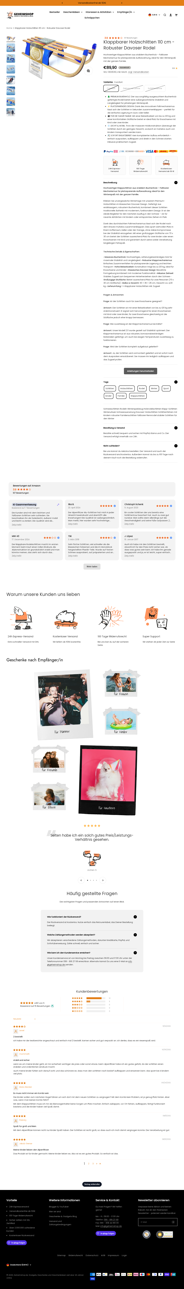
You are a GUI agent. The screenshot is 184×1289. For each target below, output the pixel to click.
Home (9, 28)
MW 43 (15, 536)
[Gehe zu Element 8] (10, 113)
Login (124, 1255)
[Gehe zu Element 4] (10, 69)
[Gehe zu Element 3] (10, 59)
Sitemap (61, 1255)
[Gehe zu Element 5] (10, 80)
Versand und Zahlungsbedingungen (60, 1223)
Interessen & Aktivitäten (98, 12)
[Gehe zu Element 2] (10, 48)
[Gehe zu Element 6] (10, 91)
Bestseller (54, 12)
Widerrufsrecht (75, 1255)
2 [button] (88, 1163)
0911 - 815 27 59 (111, 1219)
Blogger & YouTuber (59, 1206)
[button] (16, 524)
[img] (19, 1026)
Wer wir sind (55, 1211)
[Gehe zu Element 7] (10, 102)
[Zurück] (62, 3)
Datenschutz (92, 1255)
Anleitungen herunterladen (140, 371)
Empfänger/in (124, 12)
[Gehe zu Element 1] (10, 39)
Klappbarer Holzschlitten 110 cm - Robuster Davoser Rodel (42, 28)
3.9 (106, 38)
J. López (128, 536)
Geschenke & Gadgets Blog (63, 1216)
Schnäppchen (92, 17)
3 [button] (93, 1163)
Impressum (113, 1255)
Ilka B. (71, 504)
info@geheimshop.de (111, 1226)
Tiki (70, 536)
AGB (103, 1255)
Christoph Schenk (133, 504)
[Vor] (121, 3)
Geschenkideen (71, 12)
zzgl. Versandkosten (138, 72)
